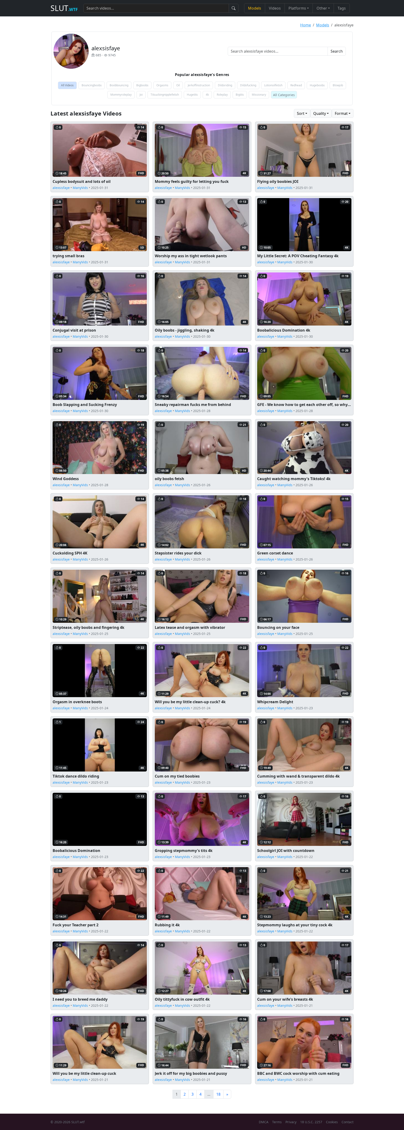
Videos (275, 8)
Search (337, 51)
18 (218, 1094)
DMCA (263, 1122)
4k (207, 95)
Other (322, 8)
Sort (300, 113)
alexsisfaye (61, 187)
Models (254, 8)
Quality (319, 113)
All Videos (67, 85)
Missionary (259, 95)
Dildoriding (225, 85)
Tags (342, 8)
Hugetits (192, 95)
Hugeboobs (317, 85)
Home (305, 25)
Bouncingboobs (92, 85)
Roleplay (222, 95)
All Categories (284, 95)
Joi (141, 95)
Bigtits (240, 95)
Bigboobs (142, 85)
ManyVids (80, 187)
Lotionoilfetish (273, 85)
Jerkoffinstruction (199, 85)
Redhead (296, 85)
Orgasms (162, 85)
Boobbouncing (119, 85)
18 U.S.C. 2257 (311, 1122)
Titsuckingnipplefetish (165, 95)
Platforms (297, 8)
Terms (277, 1122)
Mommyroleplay (121, 95)
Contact (348, 1122)
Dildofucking (248, 85)
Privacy (290, 1122)
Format (341, 113)
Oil (178, 85)
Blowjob (338, 85)
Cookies (332, 1122)
